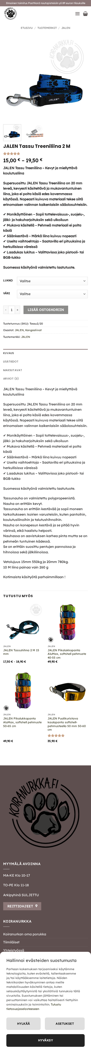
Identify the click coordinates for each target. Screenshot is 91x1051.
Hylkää (23, 1024)
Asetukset (65, 1024)
